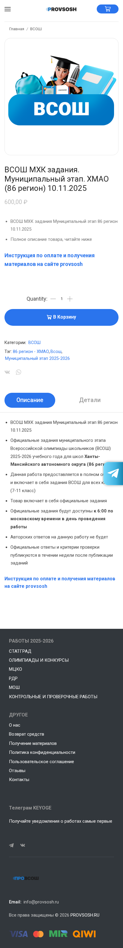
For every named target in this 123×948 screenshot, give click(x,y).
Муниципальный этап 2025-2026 (37, 358)
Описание (29, 400)
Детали (90, 400)
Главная (16, 28)
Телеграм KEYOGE (30, 808)
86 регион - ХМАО (31, 351)
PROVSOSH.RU (84, 915)
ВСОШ (36, 28)
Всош (55, 351)
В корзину (64, 317)
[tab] (29, 400)
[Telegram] (11, 845)
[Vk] (22, 845)
